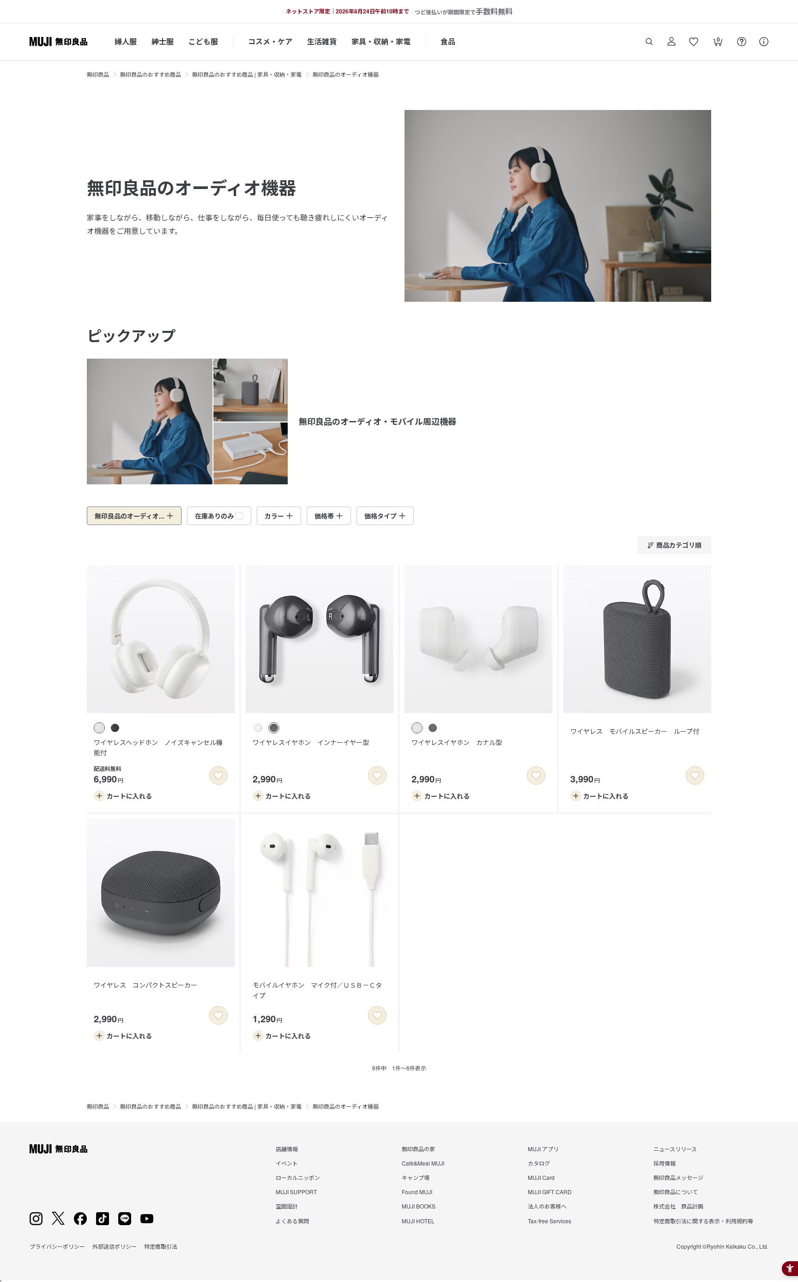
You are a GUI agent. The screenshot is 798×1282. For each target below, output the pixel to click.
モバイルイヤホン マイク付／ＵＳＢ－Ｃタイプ (317, 990)
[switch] (218, 775)
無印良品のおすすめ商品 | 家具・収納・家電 (247, 74)
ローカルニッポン (298, 1177)
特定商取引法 (160, 1246)
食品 (448, 41)
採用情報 (664, 1163)
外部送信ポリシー (114, 1246)
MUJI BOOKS (418, 1206)
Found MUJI (417, 1192)
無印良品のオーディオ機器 (346, 74)
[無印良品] (58, 1149)
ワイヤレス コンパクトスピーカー (145, 984)
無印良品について (675, 1192)
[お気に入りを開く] (693, 41)
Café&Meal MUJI (423, 1163)
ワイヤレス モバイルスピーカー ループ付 (634, 731)
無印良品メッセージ (678, 1177)
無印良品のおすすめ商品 (150, 74)
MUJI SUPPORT (296, 1192)
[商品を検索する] (649, 41)
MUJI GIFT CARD (550, 1192)
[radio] (99, 727)
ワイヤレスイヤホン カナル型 (456, 742)
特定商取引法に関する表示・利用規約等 (703, 1221)
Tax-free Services (549, 1221)
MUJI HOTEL (418, 1221)
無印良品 (98, 74)
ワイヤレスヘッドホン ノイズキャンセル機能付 (158, 747)
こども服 (203, 41)
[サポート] (764, 41)
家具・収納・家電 (381, 41)
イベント (287, 1163)
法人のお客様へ (547, 1206)
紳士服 (162, 41)
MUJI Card (541, 1177)
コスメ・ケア (270, 41)
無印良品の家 (418, 1149)
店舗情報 (287, 1149)
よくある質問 (292, 1221)
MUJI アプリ (543, 1149)
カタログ (539, 1163)
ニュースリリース (675, 1149)
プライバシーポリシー (57, 1246)
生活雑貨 (322, 41)
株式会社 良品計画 (678, 1206)
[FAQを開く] (741, 41)
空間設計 (287, 1206)
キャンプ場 (415, 1177)
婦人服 (126, 41)
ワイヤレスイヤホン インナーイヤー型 (311, 742)
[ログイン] (671, 41)
